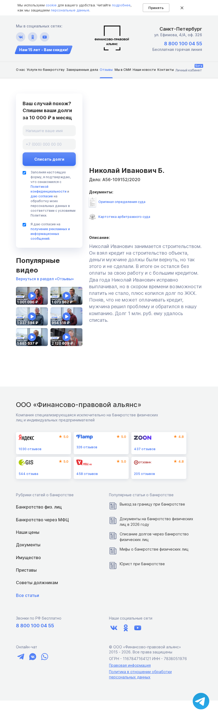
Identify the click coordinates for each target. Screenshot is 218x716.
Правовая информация (130, 665)
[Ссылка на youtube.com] (44, 37)
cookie (51, 5)
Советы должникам (37, 582)
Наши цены (27, 532)
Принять (156, 8)
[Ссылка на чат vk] (32, 656)
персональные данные (70, 10)
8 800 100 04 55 (183, 43)
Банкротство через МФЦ (42, 519)
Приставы (26, 570)
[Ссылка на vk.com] (20, 37)
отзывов (30, 449)
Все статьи (27, 595)
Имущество (28, 557)
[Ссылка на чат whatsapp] (44, 656)
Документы (28, 544)
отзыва (28, 474)
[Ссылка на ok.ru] (32, 37)
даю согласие (42, 196)
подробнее (121, 5)
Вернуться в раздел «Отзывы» (45, 278)
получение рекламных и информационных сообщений (50, 234)
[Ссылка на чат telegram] (20, 656)
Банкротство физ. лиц (39, 507)
